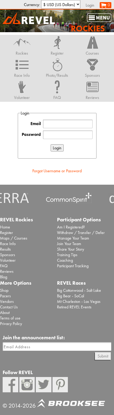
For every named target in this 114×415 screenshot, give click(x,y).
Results (5, 249)
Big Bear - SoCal (70, 296)
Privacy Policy (11, 323)
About (5, 312)
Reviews (7, 271)
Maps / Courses (13, 238)
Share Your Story (70, 249)
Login (90, 5)
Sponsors (7, 254)
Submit (103, 356)
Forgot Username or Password (57, 171)
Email (35, 123)
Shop (4, 290)
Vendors (7, 301)
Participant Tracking (73, 266)
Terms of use (10, 318)
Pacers (5, 296)
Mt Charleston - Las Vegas (78, 301)
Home (5, 227)
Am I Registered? (71, 227)
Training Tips (67, 254)
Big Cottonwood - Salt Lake (79, 290)
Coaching (65, 260)
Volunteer (8, 260)
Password (31, 134)
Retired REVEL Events (74, 307)
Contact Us (9, 307)
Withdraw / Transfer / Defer (81, 232)
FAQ (4, 266)
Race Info (8, 243)
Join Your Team (69, 243)
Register (6, 232)
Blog (3, 277)
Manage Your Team (73, 238)
